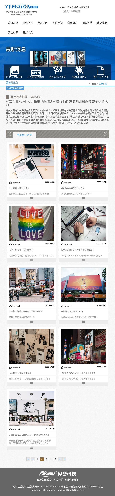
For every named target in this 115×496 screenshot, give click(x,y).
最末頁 (64, 459)
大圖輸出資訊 (24, 135)
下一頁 (60, 459)
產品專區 (43, 22)
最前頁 (28, 459)
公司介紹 (13, 22)
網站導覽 (85, 7)
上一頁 (33, 459)
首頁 (64, 7)
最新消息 (74, 7)
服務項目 (28, 22)
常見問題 (72, 22)
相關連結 (87, 22)
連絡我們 (102, 22)
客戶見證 (57, 22)
